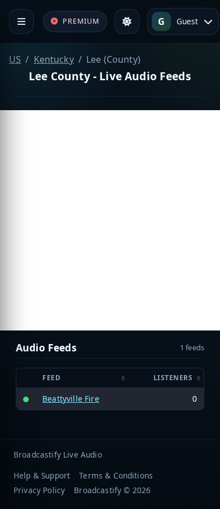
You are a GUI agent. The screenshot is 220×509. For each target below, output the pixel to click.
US (15, 59)
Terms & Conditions (116, 475)
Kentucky (54, 59)
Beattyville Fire (70, 398)
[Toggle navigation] (21, 21)
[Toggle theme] (127, 21)
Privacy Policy (39, 490)
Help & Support (42, 475)
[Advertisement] (110, 220)
